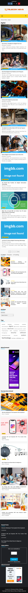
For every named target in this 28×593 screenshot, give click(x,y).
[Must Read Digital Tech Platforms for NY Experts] (14, 61)
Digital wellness (4, 328)
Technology (13, 260)
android (3, 324)
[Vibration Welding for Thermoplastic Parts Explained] (5, 261)
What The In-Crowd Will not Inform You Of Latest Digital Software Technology (14, 211)
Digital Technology (5, 40)
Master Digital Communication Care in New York (12, 154)
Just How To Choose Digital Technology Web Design (13, 240)
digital (11, 326)
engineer (24, 328)
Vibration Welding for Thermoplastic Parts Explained (18, 262)
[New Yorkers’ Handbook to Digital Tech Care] (14, 33)
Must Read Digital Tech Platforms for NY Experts (12, 71)
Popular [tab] (9, 255)
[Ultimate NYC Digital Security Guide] (14, 89)
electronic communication (18, 328)
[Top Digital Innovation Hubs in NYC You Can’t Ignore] (14, 117)
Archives (3, 312)
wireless (22, 338)
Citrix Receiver (16, 324)
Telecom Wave (4, 20)
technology (6, 338)
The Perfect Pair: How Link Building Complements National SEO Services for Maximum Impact (18, 293)
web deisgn (14, 338)
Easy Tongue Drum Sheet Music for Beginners (11, 462)
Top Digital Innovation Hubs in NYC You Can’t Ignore (13, 128)
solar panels (16, 335)
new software (15, 330)
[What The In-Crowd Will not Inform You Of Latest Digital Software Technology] (14, 200)
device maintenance (5, 326)
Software (3, 207)
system (23, 335)
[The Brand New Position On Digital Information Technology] (14, 172)
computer (24, 324)
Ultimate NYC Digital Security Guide (10, 100)
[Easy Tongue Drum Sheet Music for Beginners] (5, 282)
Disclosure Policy (15, 589)
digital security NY (16, 326)
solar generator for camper (6, 335)
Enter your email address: (14, 548)
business (10, 324)
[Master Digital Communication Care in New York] (14, 144)
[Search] (26, 16)
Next (18, 251)
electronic (10, 328)
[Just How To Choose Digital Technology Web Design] (14, 230)
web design (18, 338)
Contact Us (7, 589)
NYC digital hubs (4, 332)
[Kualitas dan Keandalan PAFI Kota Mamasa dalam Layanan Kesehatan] (5, 302)
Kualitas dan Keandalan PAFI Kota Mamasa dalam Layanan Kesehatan (18, 303)
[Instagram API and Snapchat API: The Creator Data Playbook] (5, 272)
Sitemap (21, 589)
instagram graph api (5, 330)
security (13, 332)
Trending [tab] (16, 255)
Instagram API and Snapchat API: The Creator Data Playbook (18, 272)
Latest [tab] (4, 255)
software (23, 332)
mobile (11, 330)
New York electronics (22, 330)
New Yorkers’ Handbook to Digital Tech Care (12, 43)
